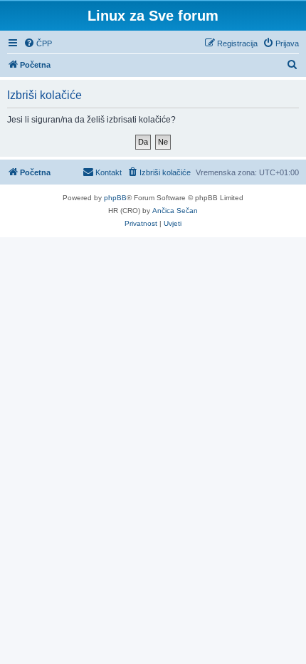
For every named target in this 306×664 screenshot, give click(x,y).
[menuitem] (37, 43)
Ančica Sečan (175, 210)
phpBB (115, 198)
